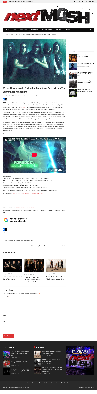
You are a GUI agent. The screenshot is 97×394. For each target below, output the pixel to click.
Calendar (59, 30)
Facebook (17, 207)
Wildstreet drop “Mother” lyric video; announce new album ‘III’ (47, 246)
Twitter (22, 207)
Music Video (27, 95)
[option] (21, 2)
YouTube (33, 207)
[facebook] (74, 1)
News (14, 30)
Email (4, 321)
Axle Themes (91, 387)
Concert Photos (47, 30)
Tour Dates (24, 30)
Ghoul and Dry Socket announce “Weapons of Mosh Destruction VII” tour (21, 353)
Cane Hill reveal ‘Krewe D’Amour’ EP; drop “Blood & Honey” (27, 193)
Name (4, 315)
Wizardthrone (7, 233)
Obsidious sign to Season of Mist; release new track (19, 240)
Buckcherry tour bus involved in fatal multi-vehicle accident (32, 279)
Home (7, 30)
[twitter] (77, 1)
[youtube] (82, 1)
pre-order (23, 107)
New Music (34, 30)
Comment (5, 297)
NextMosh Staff (17, 95)
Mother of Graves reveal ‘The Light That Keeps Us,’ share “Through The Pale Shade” (52, 369)
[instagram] (79, 1)
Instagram (27, 207)
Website (5, 327)
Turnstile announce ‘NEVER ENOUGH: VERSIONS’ (20, 1)
